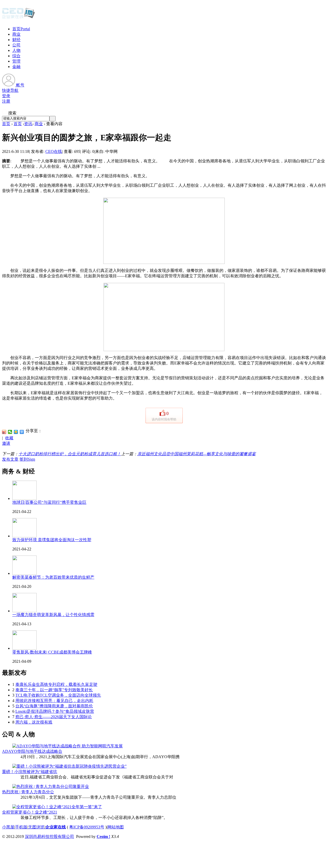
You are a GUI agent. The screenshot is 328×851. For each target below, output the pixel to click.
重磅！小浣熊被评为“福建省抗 (29, 771)
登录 (6, 96)
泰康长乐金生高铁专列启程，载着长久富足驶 (56, 684)
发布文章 (10, 459)
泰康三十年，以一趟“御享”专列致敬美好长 (54, 690)
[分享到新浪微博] (4, 432)
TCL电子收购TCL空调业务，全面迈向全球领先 (58, 695)
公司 (16, 45)
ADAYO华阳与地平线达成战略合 (32, 751)
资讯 (28, 124)
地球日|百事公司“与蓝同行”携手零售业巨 (49, 502)
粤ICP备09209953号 (86, 827)
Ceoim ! (103, 836)
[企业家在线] (18, 18)
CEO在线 (53, 151)
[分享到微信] (10, 432)
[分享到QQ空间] (16, 432)
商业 (16, 34)
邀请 (6, 443)
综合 (16, 56)
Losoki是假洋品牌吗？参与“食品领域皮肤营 (54, 711)
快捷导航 (10, 90)
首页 (21, 29)
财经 (16, 39)
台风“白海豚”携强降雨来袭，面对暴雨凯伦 (54, 706)
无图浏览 (36, 827)
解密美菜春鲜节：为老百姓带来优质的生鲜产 (53, 577)
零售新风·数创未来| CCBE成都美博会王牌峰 (52, 652)
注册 (6, 101)
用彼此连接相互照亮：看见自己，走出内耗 (54, 700)
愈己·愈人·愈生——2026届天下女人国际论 (53, 717)
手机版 (21, 827)
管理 (16, 61)
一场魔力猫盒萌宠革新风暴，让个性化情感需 (53, 614)
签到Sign (27, 459)
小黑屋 (8, 827)
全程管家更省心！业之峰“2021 (29, 812)
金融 (16, 66)
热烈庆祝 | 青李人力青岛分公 (28, 792)
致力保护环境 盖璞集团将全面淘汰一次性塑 (51, 540)
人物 (16, 50)
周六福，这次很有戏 (33, 722)
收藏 (9, 438)
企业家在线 (55, 827)
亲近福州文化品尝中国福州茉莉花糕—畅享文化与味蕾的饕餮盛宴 (196, 454)
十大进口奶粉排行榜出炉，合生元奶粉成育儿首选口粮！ (69, 454)
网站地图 (115, 827)
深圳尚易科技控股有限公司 (49, 836)
